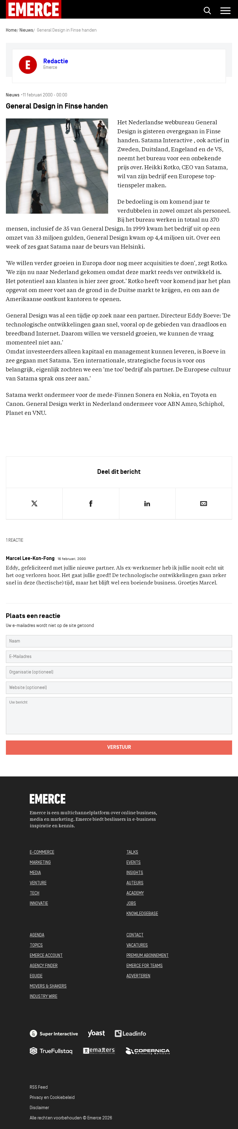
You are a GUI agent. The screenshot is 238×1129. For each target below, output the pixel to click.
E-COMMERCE (42, 852)
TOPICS (36, 945)
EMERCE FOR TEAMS (144, 966)
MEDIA (35, 873)
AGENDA (37, 935)
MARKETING (40, 862)
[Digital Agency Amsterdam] (54, 1033)
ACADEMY (135, 893)
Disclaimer (39, 1108)
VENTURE (38, 883)
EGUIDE (36, 976)
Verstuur (119, 747)
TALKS (132, 852)
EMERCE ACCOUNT (46, 955)
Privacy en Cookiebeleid (52, 1098)
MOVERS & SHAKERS (48, 986)
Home (11, 30)
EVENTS (133, 862)
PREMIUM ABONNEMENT (147, 955)
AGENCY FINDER (44, 966)
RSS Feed (39, 1087)
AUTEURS (134, 883)
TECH (34, 893)
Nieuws (26, 30)
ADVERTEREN (138, 976)
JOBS (131, 903)
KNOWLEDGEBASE (142, 914)
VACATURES (137, 945)
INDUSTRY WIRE (43, 996)
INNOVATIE (39, 903)
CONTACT (134, 935)
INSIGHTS (134, 873)
